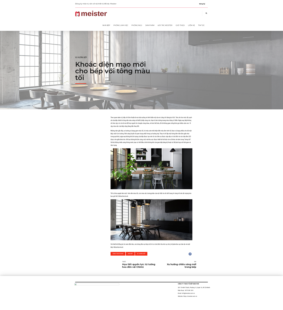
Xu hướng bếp (81, 57)
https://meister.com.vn (190, 296)
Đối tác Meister (165, 25)
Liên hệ (191, 25)
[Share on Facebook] (190, 253)
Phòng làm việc (120, 25)
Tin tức (201, 25)
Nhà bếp (106, 25)
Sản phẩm (149, 25)
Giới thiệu (180, 25)
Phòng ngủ (136, 25)
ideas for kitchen (118, 253)
